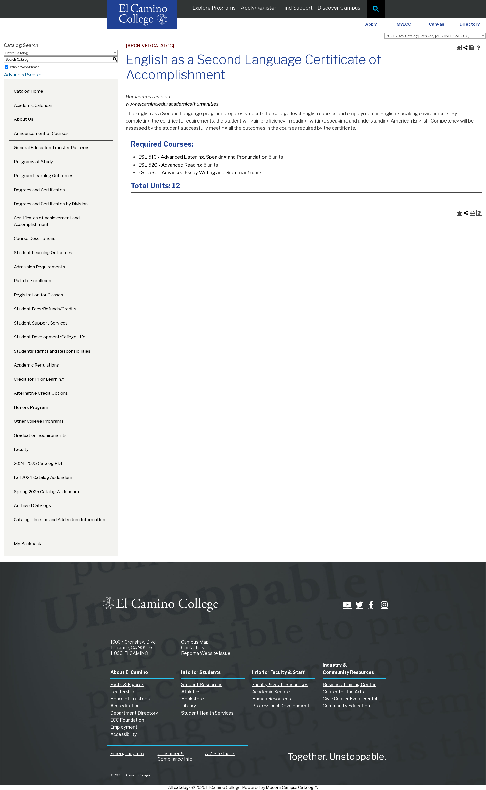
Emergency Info (127, 753)
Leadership (122, 691)
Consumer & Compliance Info (175, 756)
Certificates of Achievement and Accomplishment (47, 221)
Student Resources (201, 684)
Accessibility (123, 734)
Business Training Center (349, 684)
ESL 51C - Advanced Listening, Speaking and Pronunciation (202, 157)
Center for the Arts (343, 691)
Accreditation (125, 705)
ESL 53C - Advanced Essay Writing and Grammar (192, 172)
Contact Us (192, 647)
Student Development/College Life (49, 336)
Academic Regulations (36, 365)
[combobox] (435, 36)
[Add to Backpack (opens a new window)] (459, 47)
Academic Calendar (33, 105)
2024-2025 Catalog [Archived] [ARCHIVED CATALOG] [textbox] (427, 36)
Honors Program (31, 407)
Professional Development (280, 705)
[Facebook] (370, 605)
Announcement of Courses (41, 133)
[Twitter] (358, 605)
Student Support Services (41, 323)
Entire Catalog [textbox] (16, 53)
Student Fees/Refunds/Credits (45, 308)
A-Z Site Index (220, 753)
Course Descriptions (34, 238)
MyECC (404, 24)
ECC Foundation (127, 720)
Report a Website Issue (205, 653)
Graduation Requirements (40, 435)
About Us (23, 119)
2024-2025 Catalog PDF (38, 463)
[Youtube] (345, 605)
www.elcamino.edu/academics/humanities (172, 104)
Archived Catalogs (32, 505)
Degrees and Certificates (39, 189)
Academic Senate (271, 691)
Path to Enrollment (33, 280)
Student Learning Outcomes (43, 252)
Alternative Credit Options (41, 393)
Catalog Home (28, 91)
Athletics (190, 691)
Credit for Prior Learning (39, 379)
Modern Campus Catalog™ (291, 787)
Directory (470, 24)
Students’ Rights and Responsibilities (52, 351)
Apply (371, 24)
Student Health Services (207, 713)
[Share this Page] (465, 47)
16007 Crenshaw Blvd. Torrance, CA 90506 (133, 644)
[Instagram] (383, 605)
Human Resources (271, 698)
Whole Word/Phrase (24, 67)
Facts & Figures (127, 684)
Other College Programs (39, 421)
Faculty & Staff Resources (280, 684)
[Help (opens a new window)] (478, 47)
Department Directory (134, 713)
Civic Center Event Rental (350, 698)
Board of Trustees (130, 698)
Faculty (21, 449)
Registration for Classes (38, 294)
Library (188, 705)
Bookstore (192, 698)
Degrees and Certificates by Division (51, 203)
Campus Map (195, 642)
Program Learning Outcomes (43, 175)
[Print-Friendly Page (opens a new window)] (472, 47)
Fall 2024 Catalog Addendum (43, 477)
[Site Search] (376, 9)
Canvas (436, 24)
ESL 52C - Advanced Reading (170, 165)
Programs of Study (33, 161)
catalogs (182, 787)
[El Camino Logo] (160, 599)
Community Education (346, 705)
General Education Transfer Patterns (51, 147)
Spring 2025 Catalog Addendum (46, 491)
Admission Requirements (39, 266)
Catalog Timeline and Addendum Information (59, 519)
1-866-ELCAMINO (129, 653)
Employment (123, 727)
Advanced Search (23, 75)
